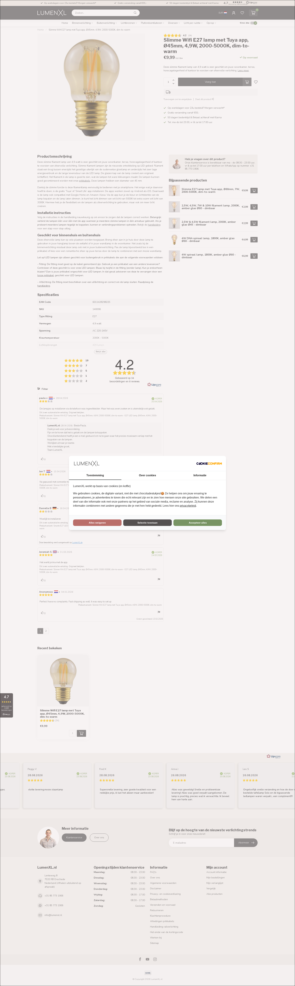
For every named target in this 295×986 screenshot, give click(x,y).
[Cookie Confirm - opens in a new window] (209, 463)
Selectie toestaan (147, 522)
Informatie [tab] (199, 475)
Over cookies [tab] (147, 475)
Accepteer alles (198, 522)
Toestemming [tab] (95, 475)
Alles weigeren (97, 522)
